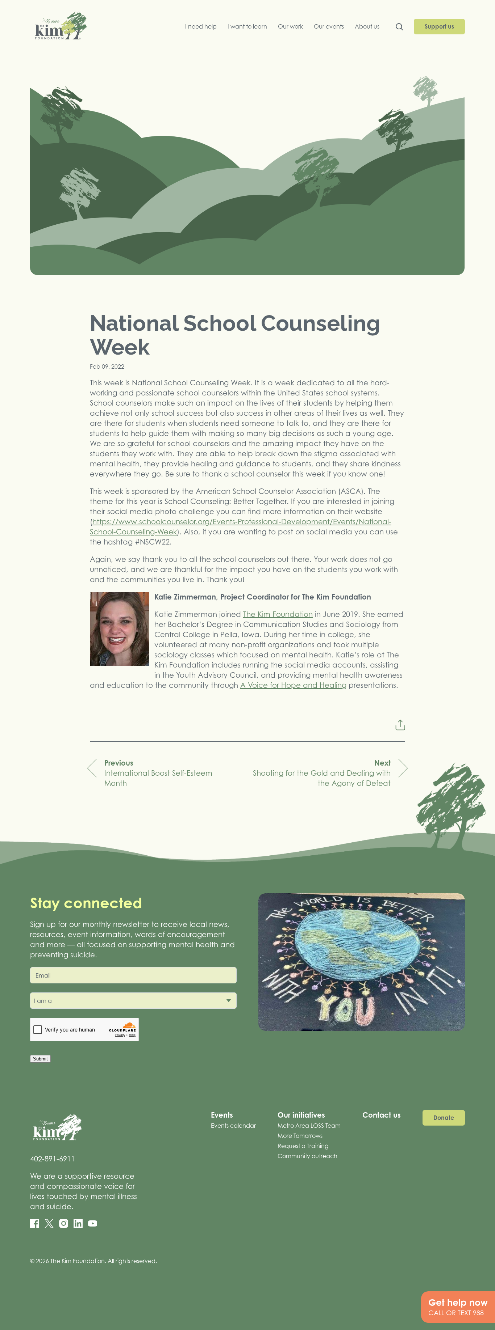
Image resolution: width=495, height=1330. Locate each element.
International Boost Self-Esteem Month (158, 773)
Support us (439, 26)
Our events (329, 26)
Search (399, 28)
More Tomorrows (300, 1135)
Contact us (381, 1114)
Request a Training (303, 1145)
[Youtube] (92, 1223)
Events (222, 1114)
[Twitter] (49, 1223)
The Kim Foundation (278, 614)
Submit (40, 1059)
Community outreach (307, 1156)
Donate (443, 1117)
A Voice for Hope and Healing (293, 685)
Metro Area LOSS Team (309, 1125)
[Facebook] (34, 1223)
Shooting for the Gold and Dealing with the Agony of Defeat (322, 773)
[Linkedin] (78, 1223)
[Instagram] (63, 1223)
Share (400, 724)
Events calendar (233, 1125)
